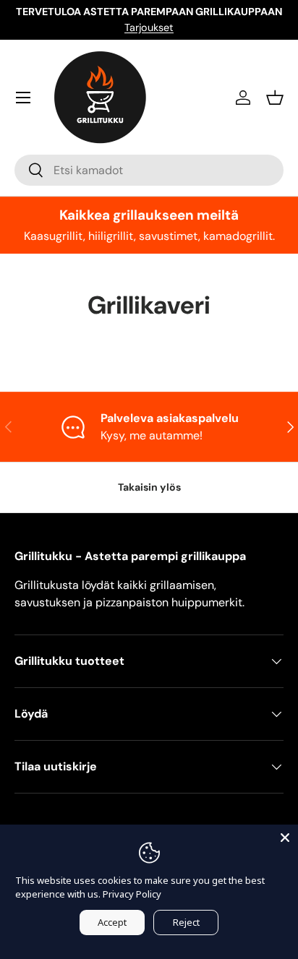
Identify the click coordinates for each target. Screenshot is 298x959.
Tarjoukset (149, 27)
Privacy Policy (132, 893)
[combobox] (149, 170)
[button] (275, 97)
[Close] (285, 837)
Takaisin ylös (149, 487)
